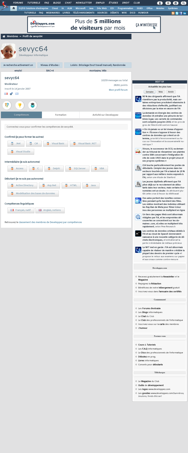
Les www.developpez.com (154, 389)
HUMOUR (143, 13)
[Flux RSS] (173, 13)
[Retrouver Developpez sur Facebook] (180, 13)
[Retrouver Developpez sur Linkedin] (184, 13)
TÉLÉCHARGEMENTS (83, 13)
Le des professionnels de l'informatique (160, 320)
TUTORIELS (30, 13)
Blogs (57, 2)
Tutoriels (33, 2)
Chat (68, 2)
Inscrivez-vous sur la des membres (158, 324)
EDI (112, 8)
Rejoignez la (149, 283)
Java (91, 8)
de (151, 385)
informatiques (148, 360)
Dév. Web (102, 8)
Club (136, 2)
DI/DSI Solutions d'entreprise (33, 8)
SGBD (140, 8)
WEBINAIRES (53, 13)
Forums (18, 2)
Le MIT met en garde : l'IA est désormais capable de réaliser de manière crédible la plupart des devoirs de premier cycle (163, 253)
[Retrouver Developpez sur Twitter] (177, 13)
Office (150, 8)
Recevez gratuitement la (156, 277)
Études (113, 2)
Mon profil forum (118, 90)
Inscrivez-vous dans (160, 291)
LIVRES (66, 13)
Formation (60, 115)
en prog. (147, 357)
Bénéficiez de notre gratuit (159, 288)
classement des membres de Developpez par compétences (50, 222)
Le (142, 316)
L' (142, 328)
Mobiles (160, 8)
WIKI (124, 13)
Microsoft (80, 8)
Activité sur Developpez (105, 115)
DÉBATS (114, 13)
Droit (125, 2)
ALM (69, 8)
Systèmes (173, 8)
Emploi (100, 2)
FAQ (46, 2)
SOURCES (102, 13)
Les (149, 308)
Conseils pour (150, 364)
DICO (132, 13)
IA (63, 8)
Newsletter (83, 2)
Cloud (55, 8)
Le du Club (148, 381)
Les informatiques (150, 312)
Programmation (125, 8)
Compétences (21, 115)
